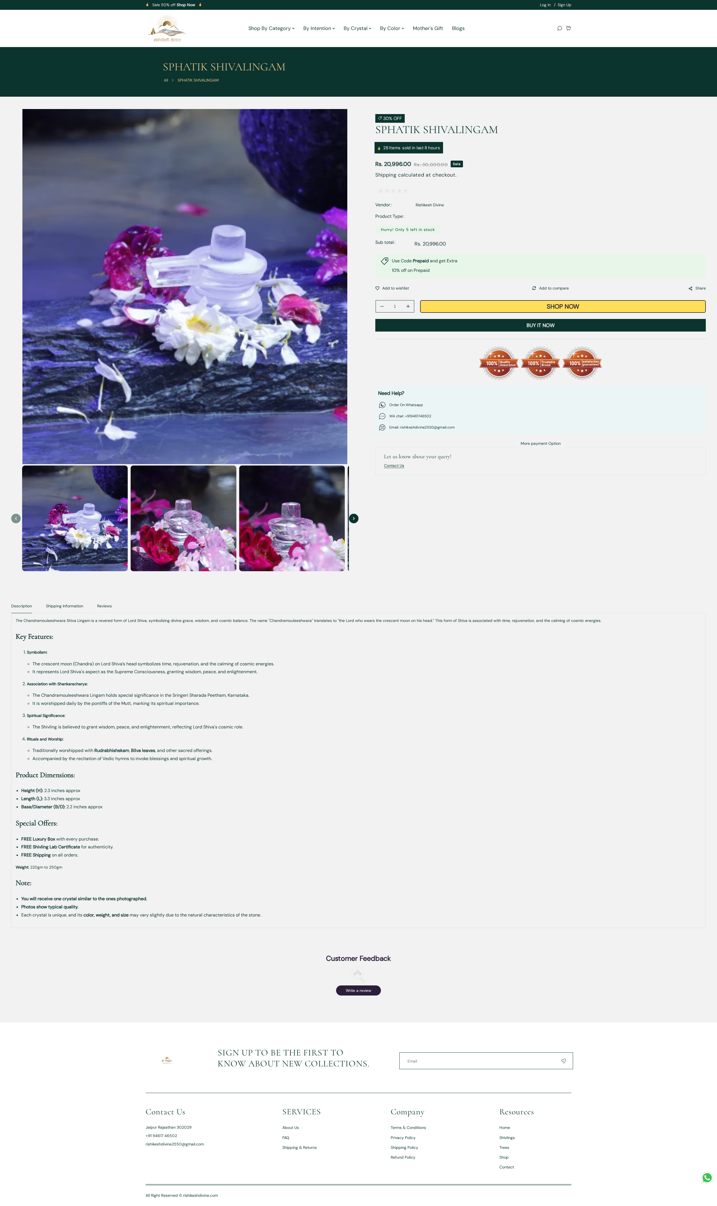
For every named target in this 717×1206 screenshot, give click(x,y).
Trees (504, 1147)
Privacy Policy (403, 1137)
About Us (290, 1127)
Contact (506, 1167)
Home (504, 1127)
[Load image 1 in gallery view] (75, 518)
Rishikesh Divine (430, 204)
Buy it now (541, 325)
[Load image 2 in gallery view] (183, 518)
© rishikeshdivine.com (198, 1195)
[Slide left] (16, 518)
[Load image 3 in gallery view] (292, 518)
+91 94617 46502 (161, 1135)
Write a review (358, 990)
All (166, 80)
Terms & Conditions (408, 1127)
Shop (504, 1157)
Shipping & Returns (299, 1147)
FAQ (285, 1137)
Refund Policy (403, 1157)
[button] (568, 28)
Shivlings (507, 1137)
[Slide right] (353, 518)
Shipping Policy (404, 1147)
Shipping (386, 175)
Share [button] (700, 288)
